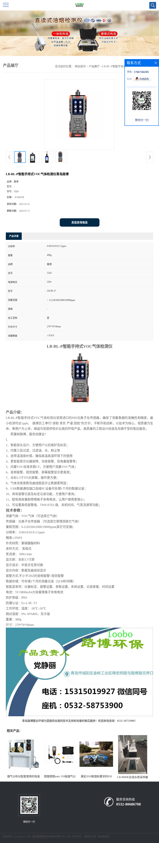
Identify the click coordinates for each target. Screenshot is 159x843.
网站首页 (80, 66)
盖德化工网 (90, 836)
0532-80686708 (128, 804)
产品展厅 (94, 66)
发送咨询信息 (79, 222)
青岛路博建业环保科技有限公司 (48, 836)
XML (68, 836)
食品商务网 (103, 836)
